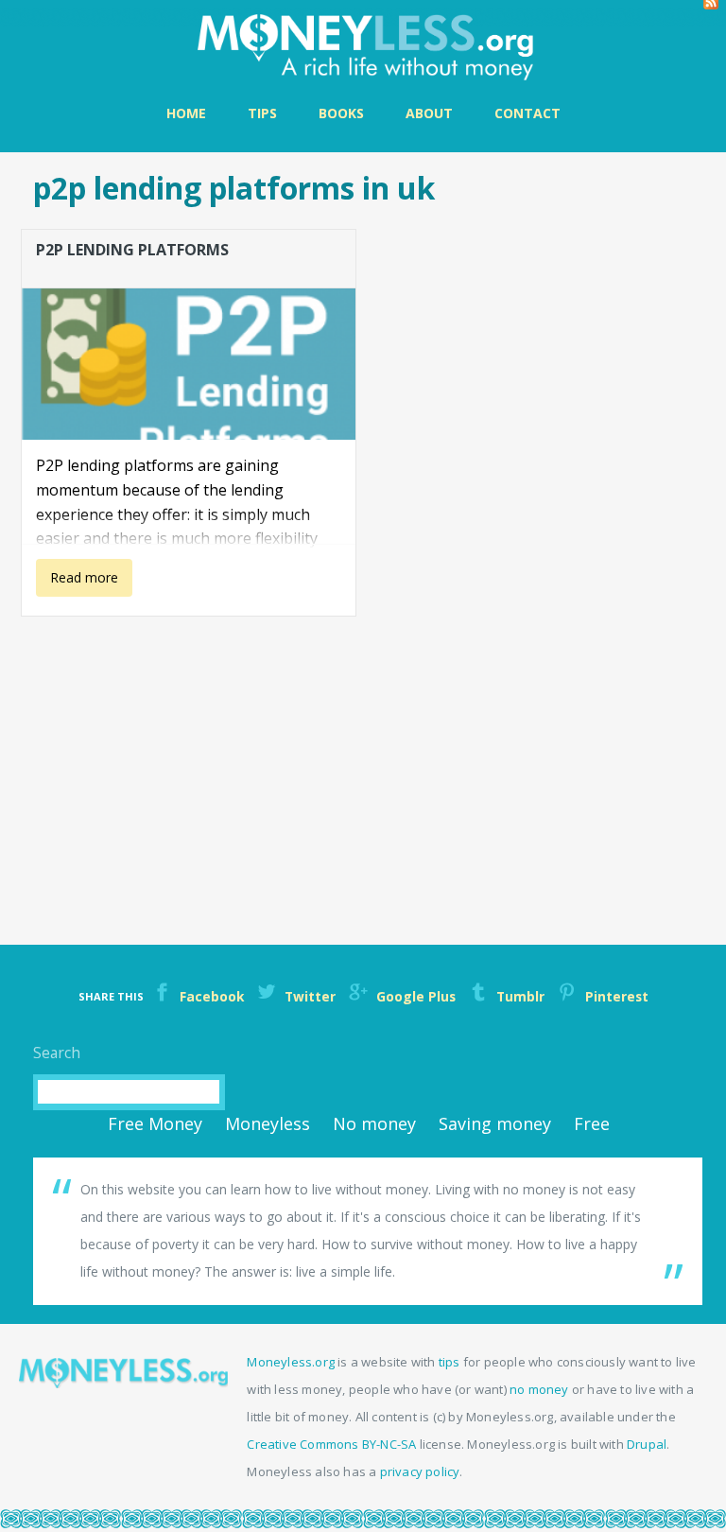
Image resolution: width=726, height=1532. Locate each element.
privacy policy (420, 1471)
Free (592, 1123)
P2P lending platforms (132, 249)
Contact (527, 113)
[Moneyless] (123, 1383)
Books (341, 113)
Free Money (155, 1123)
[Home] (363, 44)
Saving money (495, 1123)
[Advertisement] (370, 756)
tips (449, 1361)
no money (539, 1389)
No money (374, 1123)
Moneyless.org (291, 1361)
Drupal (646, 1444)
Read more (77, 582)
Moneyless (267, 1123)
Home (186, 113)
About (429, 113)
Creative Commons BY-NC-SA (331, 1444)
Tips (262, 113)
